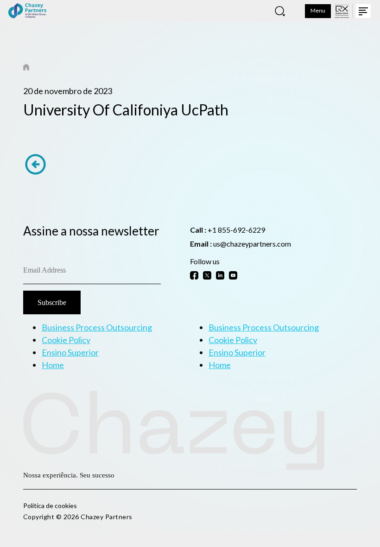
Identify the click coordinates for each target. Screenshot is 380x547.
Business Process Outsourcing (97, 327)
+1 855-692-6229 (236, 229)
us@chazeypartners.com (252, 243)
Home (53, 365)
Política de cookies (50, 505)
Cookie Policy (66, 340)
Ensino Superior (70, 352)
